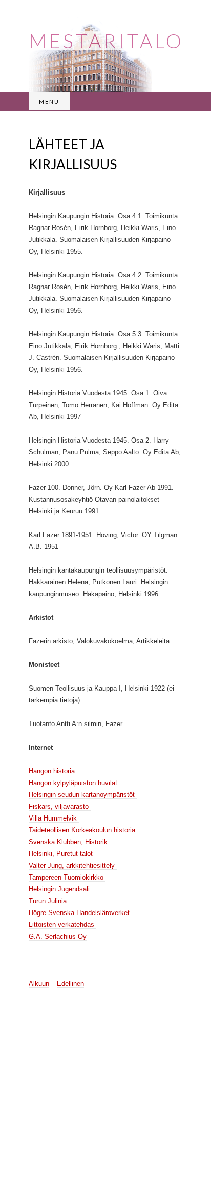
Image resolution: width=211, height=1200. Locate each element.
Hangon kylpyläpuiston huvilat (73, 783)
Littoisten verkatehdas (62, 924)
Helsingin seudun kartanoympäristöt (83, 794)
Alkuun (39, 983)
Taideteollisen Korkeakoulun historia (83, 830)
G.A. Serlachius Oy (58, 936)
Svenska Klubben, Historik (69, 842)
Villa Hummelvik (54, 818)
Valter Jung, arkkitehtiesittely (73, 865)
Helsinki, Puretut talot (62, 854)
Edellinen (70, 983)
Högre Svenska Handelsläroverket (80, 913)
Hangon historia (52, 771)
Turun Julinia (49, 901)
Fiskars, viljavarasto (60, 806)
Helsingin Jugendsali (60, 889)
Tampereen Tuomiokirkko (67, 877)
